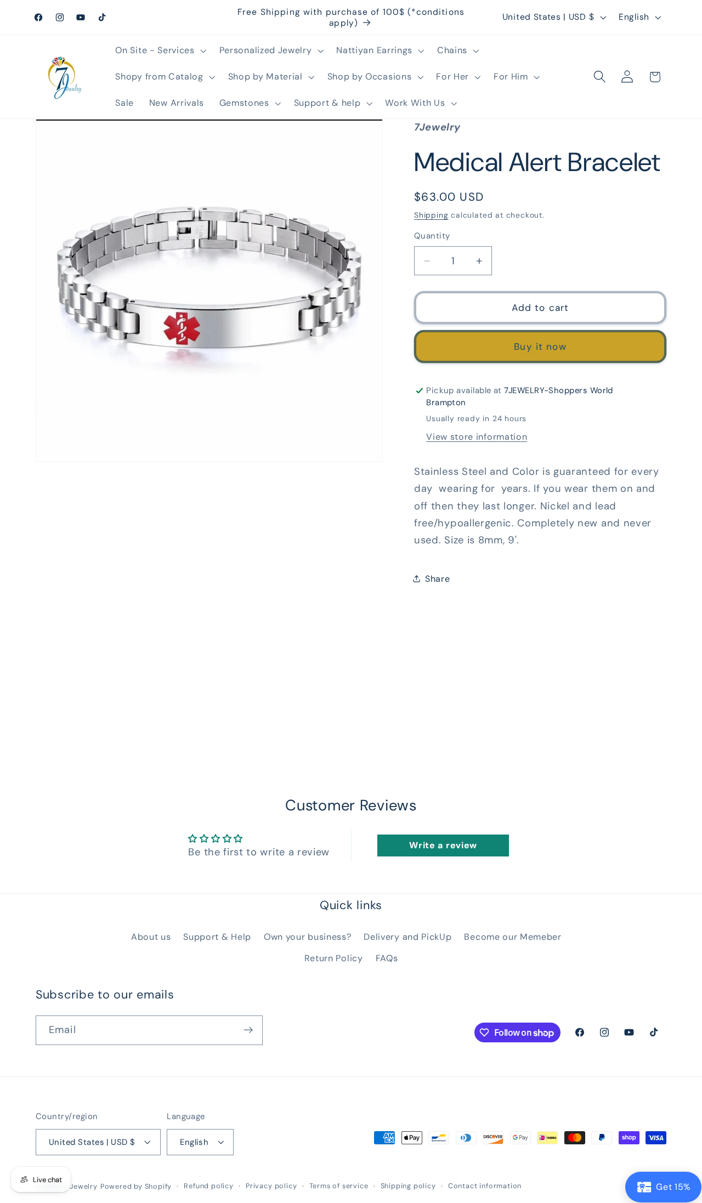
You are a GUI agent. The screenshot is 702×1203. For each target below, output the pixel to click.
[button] (160, 50)
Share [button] (437, 579)
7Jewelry (81, 1186)
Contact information (485, 1185)
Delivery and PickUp (407, 936)
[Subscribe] (248, 1030)
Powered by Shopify (136, 1186)
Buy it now (540, 347)
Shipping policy (408, 1185)
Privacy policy (271, 1185)
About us (151, 936)
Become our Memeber (512, 936)
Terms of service (339, 1185)
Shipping (431, 215)
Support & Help (217, 936)
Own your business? (307, 936)
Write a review (443, 845)
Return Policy (333, 957)
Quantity (432, 235)
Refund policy (208, 1185)
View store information (476, 436)
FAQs (387, 957)
